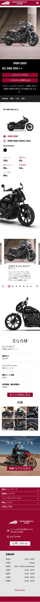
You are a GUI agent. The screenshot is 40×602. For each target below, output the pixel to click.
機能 (12, 99)
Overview (5, 99)
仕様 (17, 99)
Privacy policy (20, 590)
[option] (20, 261)
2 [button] (13, 286)
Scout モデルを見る (20, 468)
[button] (3, 286)
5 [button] (23, 286)
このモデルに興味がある (20, 80)
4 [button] (20, 286)
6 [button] (27, 286)
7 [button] (31, 286)
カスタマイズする (20, 75)
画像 (23, 99)
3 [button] (16, 286)
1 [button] (9, 286)
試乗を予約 (7, 506)
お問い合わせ (20, 543)
